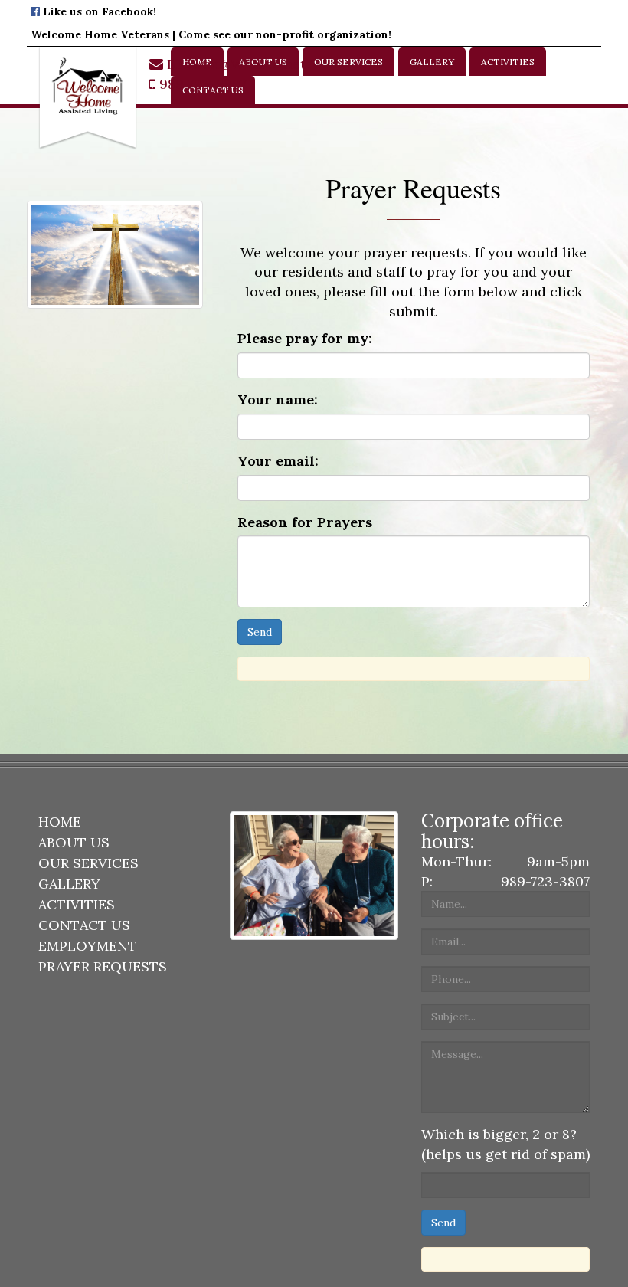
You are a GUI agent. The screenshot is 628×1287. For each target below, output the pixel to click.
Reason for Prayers (304, 522)
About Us (74, 842)
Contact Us (84, 925)
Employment (87, 946)
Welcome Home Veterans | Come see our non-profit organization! (211, 34)
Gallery (432, 61)
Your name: (277, 399)
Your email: (278, 461)
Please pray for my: (304, 338)
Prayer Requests (102, 966)
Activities (508, 61)
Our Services (348, 61)
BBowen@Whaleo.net (234, 64)
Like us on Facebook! (98, 11)
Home (59, 821)
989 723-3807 (201, 84)
